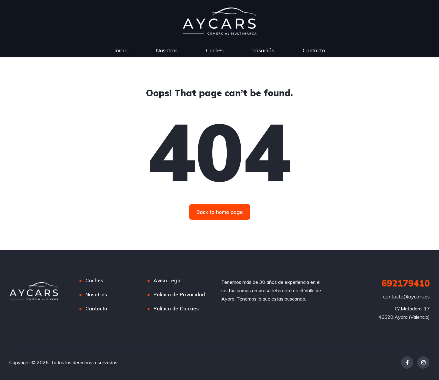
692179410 (405, 283)
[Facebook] (407, 362)
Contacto (314, 50)
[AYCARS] (34, 291)
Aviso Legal (168, 280)
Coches (215, 50)
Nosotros (167, 50)
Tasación (263, 50)
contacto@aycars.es (406, 296)
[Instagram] (423, 362)
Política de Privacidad (179, 294)
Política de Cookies (176, 308)
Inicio (121, 50)
